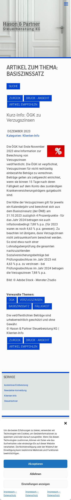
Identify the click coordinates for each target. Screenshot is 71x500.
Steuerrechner (11, 401)
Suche (13, 86)
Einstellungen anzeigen (35, 484)
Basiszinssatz (19, 306)
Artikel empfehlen (23, 104)
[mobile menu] (66, 4)
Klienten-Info (31, 135)
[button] (65, 423)
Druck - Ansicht (38, 98)
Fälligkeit (42, 306)
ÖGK (12, 300)
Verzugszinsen (31, 300)
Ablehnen (35, 474)
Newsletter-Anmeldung (15, 390)
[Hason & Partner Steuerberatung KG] (21, 26)
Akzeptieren (35, 464)
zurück (15, 98)
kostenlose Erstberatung (16, 385)
